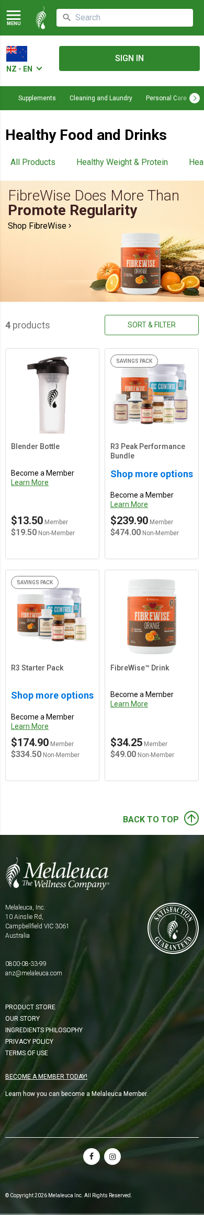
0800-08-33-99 (26, 964)
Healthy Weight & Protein (122, 162)
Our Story (22, 1019)
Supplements (37, 98)
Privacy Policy (29, 1042)
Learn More (30, 482)
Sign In (129, 58)
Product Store (30, 1007)
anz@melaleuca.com (33, 973)
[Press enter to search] (67, 18)
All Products (32, 162)
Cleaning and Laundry (101, 98)
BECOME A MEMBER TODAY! (46, 1076)
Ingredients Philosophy (44, 1030)
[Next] (194, 98)
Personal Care (166, 98)
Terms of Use (26, 1053)
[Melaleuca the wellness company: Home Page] (41, 17)
